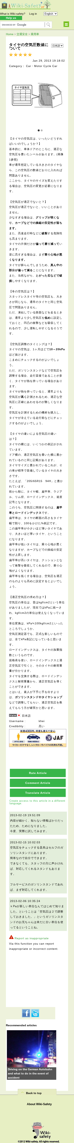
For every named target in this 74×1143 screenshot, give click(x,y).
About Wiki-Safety (39, 1104)
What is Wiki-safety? (12, 13)
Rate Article (38, 773)
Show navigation (66, 24)
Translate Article (37, 792)
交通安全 (22, 34)
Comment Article (37, 782)
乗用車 (35, 34)
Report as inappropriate (32, 938)
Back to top (34, 1093)
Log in (33, 13)
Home (9, 34)
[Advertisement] (30, 978)
